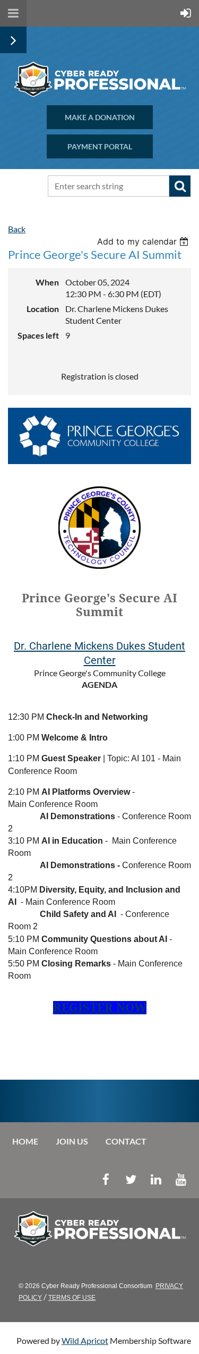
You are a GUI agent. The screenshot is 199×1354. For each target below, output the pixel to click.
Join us (72, 1141)
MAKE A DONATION (100, 117)
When (47, 282)
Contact (126, 1141)
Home (25, 1141)
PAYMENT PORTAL (99, 146)
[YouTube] (181, 1179)
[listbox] (144, 241)
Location (43, 309)
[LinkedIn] (156, 1179)
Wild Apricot (85, 1340)
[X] (131, 1179)
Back (16, 229)
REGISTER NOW (99, 1007)
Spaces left (38, 335)
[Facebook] (106, 1179)
